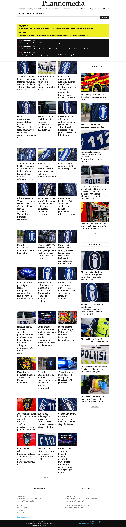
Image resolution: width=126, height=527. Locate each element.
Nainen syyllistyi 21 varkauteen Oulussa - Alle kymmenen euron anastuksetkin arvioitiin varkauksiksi (66, 291)
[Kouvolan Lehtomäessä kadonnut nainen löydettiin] (26, 236)
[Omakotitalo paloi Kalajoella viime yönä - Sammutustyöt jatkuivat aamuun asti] (95, 212)
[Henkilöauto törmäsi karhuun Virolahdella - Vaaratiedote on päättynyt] (47, 439)
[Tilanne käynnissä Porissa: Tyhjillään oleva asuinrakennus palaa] (95, 82)
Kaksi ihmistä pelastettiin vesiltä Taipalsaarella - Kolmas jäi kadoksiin (26, 377)
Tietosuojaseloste (23, 517)
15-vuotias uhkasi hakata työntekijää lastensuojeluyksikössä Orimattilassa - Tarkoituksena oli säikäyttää (26, 83)
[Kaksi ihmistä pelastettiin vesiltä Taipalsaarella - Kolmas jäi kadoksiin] (26, 363)
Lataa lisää (46, 477)
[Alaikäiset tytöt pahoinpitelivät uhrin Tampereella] (67, 154)
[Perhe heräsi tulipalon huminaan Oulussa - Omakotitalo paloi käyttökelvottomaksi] (26, 439)
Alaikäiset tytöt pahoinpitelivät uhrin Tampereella (67, 166)
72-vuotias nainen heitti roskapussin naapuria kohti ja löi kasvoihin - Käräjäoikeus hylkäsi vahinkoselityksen (26, 171)
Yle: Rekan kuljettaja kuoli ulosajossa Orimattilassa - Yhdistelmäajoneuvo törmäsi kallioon (47, 420)
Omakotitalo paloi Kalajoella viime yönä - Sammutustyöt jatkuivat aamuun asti (93, 226)
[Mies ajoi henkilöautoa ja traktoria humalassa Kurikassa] (95, 327)
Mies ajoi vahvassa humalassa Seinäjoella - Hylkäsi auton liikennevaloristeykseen (46, 83)
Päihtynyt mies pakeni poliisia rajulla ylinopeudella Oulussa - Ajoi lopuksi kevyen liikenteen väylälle (26, 291)
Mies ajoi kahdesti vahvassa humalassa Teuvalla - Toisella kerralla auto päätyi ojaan (94, 399)
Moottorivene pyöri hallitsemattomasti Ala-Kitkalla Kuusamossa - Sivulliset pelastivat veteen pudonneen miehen (26, 422)
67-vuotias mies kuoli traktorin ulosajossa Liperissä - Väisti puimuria (66, 377)
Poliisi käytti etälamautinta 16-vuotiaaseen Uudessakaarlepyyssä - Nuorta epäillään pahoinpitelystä (47, 380)
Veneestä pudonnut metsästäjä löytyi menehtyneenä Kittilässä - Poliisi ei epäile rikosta (67, 419)
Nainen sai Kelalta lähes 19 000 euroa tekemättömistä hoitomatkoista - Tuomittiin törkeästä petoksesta (46, 206)
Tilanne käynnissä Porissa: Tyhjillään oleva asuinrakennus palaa (94, 96)
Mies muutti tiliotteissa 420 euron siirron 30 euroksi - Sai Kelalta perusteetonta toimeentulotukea (66, 206)
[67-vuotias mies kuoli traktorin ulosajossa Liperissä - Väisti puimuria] (67, 363)
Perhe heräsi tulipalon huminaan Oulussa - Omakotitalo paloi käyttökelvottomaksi (26, 456)
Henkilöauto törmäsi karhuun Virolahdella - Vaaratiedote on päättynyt (46, 453)
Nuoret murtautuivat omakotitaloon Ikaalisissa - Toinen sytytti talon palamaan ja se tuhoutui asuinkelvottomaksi (26, 127)
